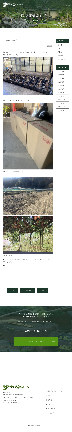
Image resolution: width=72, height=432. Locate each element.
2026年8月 (61, 71)
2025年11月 (61, 103)
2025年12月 (61, 100)
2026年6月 (61, 78)
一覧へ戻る (27, 291)
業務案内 (49, 395)
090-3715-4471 (28, 397)
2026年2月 (61, 93)
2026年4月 (61, 86)
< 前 (12, 291)
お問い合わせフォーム (36, 341)
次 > (42, 291)
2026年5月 (61, 82)
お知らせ (49, 404)
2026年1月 (61, 96)
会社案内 (49, 400)
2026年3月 (61, 89)
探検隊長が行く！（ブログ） (55, 391)
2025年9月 (61, 110)
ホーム (48, 387)
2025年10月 (61, 107)
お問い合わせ (50, 409)
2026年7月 (61, 75)
